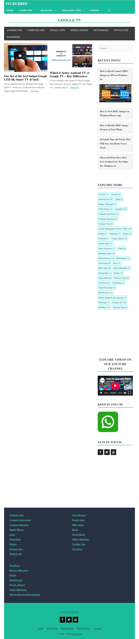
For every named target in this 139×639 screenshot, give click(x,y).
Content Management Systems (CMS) (115, 228)
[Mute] (125, 393)
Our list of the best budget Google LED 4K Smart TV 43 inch (25, 78)
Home (10, 10)
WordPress (13, 36)
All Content (52, 628)
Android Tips (14, 30)
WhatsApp (104, 302)
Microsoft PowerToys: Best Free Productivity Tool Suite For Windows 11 (114, 162)
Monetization (123, 258)
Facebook (104, 238)
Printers (118, 273)
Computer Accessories (108, 214)
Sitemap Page (67, 628)
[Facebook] (100, 452)
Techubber (16, 3)
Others (94, 10)
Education (115, 233)
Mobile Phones (79, 30)
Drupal (103, 233)
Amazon (115, 194)
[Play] (101, 393)
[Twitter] (107, 452)
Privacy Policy (84, 628)
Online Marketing (121, 268)
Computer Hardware (108, 219)
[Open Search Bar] (109, 10)
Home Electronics (107, 248)
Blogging (47, 10)
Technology (118, 282)
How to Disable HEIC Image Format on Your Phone (114, 127)
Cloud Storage (105, 209)
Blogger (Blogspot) (107, 204)
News (116, 263)
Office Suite (121, 30)
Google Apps (57, 30)
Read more (35, 91)
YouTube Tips (120, 307)
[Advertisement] (115, 334)
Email (127, 233)
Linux (121, 248)
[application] (115, 386)
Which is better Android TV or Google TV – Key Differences (70, 74)
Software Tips (121, 278)
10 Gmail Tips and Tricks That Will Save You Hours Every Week (115, 143)
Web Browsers (105, 292)
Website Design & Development (112, 297)
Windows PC (119, 302)
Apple (119, 199)
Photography (105, 273)
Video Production (107, 287)
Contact (97, 628)
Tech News (104, 282)
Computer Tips (36, 30)
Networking (101, 30)
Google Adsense (119, 238)
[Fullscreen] (129, 393)
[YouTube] (113, 452)
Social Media (105, 278)
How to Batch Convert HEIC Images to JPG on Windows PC (114, 75)
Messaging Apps (71, 10)
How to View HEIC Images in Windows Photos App (114, 113)
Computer (25, 10)
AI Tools (103, 194)
